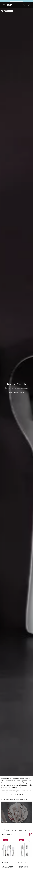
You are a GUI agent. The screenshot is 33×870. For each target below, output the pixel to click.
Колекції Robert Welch (16, 392)
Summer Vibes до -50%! (16, 1)
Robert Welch (6, 862)
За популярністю (7, 834)
